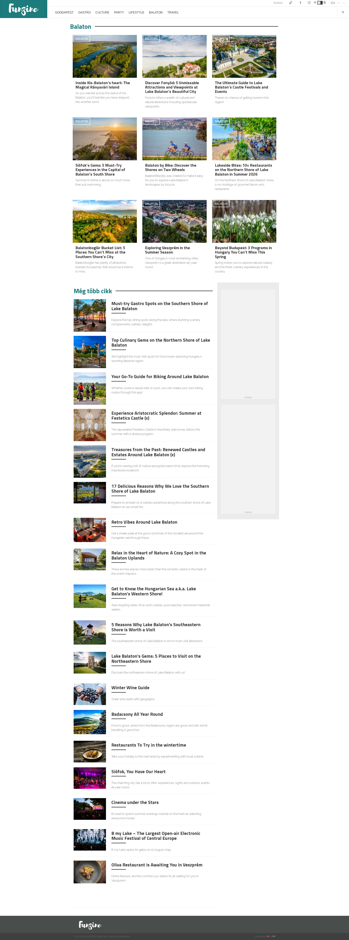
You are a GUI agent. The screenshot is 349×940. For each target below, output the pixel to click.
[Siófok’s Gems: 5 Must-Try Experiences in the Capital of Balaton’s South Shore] (105, 138)
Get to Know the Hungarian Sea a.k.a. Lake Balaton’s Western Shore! (153, 591)
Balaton (156, 12)
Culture (102, 12)
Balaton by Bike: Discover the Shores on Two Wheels (170, 167)
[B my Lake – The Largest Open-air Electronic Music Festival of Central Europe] (90, 839)
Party (119, 12)
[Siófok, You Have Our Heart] (90, 777)
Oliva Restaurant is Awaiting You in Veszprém (156, 864)
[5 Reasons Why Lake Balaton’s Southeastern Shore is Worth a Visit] (90, 632)
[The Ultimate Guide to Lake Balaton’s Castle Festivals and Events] (244, 56)
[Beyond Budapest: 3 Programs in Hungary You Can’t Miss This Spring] (244, 221)
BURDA (278, 2)
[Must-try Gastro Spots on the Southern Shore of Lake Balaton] (90, 315)
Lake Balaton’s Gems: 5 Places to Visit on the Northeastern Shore (156, 659)
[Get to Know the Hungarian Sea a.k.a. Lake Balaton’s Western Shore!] (90, 596)
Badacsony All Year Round (137, 714)
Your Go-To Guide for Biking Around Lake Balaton (160, 376)
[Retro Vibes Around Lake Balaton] (90, 529)
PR (273, 936)
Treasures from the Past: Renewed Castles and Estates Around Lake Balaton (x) (158, 452)
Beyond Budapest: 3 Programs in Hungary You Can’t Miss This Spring (243, 252)
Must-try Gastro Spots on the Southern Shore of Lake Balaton (159, 306)
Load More (143, 897)
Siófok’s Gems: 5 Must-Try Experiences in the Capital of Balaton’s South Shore (100, 169)
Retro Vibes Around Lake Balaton (144, 522)
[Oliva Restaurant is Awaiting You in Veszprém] (90, 871)
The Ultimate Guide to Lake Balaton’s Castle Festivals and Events (241, 87)
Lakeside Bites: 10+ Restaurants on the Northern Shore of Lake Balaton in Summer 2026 (243, 169)
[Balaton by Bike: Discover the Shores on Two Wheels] (174, 138)
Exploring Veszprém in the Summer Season (167, 250)
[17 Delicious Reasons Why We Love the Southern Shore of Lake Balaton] (90, 492)
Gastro (84, 12)
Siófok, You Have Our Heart (138, 771)
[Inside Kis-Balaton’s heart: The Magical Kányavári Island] (105, 56)
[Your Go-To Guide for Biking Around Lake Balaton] (90, 388)
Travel (173, 12)
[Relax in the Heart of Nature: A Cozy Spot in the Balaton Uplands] (90, 559)
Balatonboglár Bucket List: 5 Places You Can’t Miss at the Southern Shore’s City (100, 252)
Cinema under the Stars (135, 802)
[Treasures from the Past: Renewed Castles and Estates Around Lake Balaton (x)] (90, 461)
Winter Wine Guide (130, 687)
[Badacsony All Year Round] (90, 721)
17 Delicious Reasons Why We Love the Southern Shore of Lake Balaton (160, 489)
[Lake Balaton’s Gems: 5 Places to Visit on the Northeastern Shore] (90, 662)
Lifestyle (136, 12)
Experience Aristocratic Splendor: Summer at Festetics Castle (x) (156, 416)
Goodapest (64, 12)
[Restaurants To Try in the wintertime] (90, 751)
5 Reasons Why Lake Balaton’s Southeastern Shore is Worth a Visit (155, 627)
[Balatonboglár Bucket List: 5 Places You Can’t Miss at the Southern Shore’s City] (105, 221)
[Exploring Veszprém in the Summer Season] (174, 221)
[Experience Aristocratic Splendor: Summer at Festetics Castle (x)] (90, 424)
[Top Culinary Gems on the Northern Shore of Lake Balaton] (90, 351)
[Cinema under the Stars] (90, 808)
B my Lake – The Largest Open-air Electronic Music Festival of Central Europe (155, 836)
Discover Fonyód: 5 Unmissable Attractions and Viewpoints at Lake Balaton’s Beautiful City (172, 87)
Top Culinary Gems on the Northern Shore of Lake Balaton (160, 343)
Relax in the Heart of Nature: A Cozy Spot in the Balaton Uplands (158, 555)
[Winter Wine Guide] (90, 694)
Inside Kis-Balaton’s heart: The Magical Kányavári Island (102, 85)
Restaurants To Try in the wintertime (148, 744)
